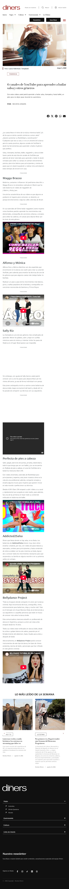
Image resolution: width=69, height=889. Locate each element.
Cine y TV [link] (8, 734)
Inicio (5, 15)
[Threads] (37, 871)
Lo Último (46, 15)
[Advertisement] (23, 361)
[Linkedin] (32, 871)
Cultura (21, 15)
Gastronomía (33, 15)
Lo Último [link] (40, 734)
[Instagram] (22, 871)
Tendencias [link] (13, 74)
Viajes (11, 15)
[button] (48, 116)
